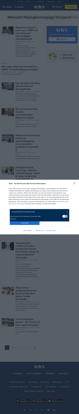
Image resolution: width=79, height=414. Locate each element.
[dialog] (39, 207)
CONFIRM (24, 223)
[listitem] (39, 212)
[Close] (75, 184)
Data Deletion (27, 230)
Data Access (39, 230)
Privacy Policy (51, 230)
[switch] (65, 216)
